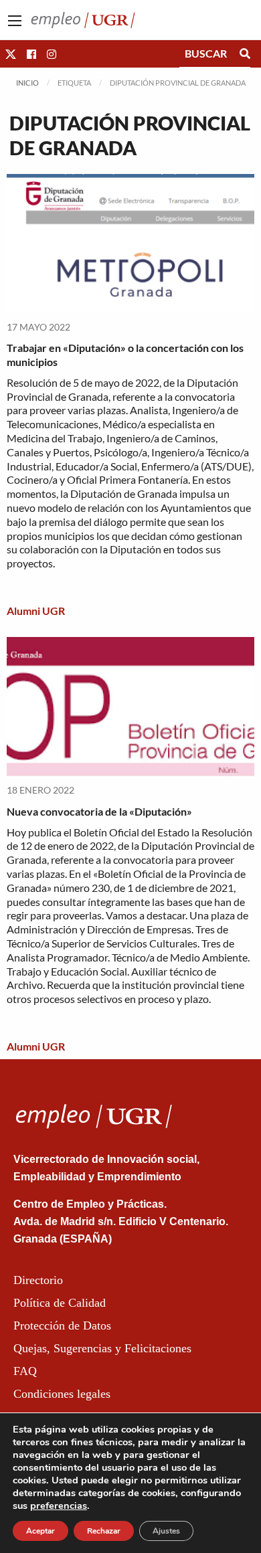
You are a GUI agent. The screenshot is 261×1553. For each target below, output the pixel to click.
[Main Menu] (14, 20)
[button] (10, 54)
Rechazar (103, 1531)
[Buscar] (245, 53)
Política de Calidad (59, 1302)
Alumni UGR (36, 610)
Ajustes (166, 1531)
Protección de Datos (62, 1325)
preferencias (58, 1505)
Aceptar (40, 1531)
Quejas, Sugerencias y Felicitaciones (102, 1348)
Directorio (38, 1280)
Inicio (27, 82)
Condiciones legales (61, 1393)
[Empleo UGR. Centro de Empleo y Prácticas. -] (83, 18)
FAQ (25, 1371)
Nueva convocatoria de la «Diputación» (99, 811)
